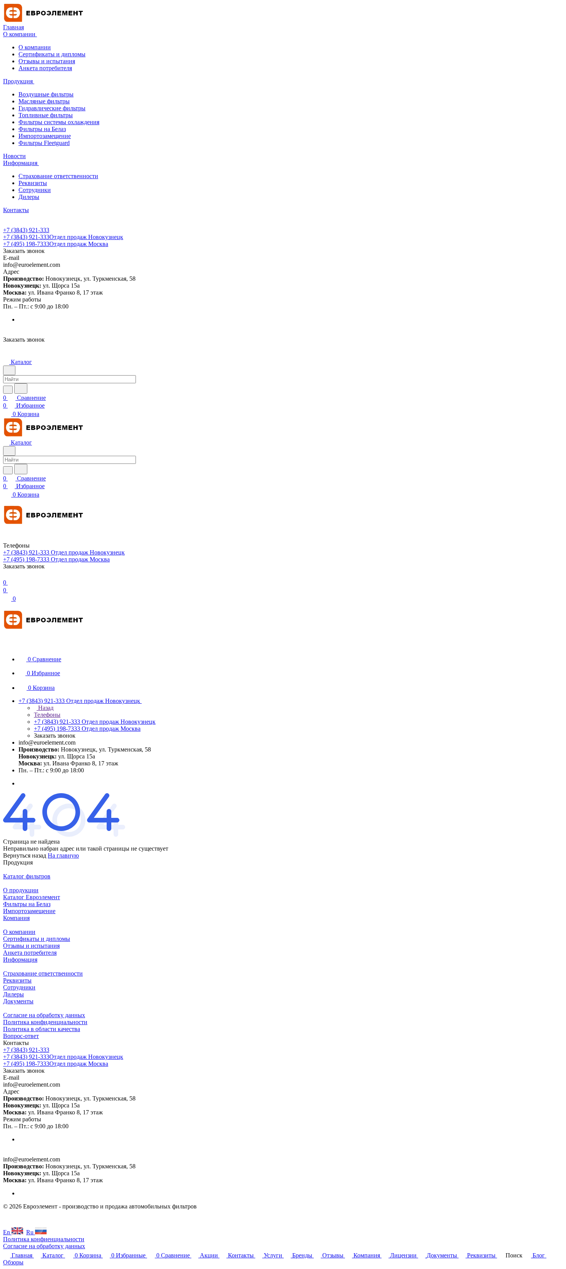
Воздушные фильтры (46, 94)
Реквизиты (32, 183)
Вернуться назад (24, 855)
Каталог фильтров (26, 876)
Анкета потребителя (45, 68)
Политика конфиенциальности (43, 1239)
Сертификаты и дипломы (51, 54)
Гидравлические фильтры (51, 108)
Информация (20, 959)
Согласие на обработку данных (44, 1015)
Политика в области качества (41, 1029)
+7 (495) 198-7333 (55, 244)
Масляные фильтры (44, 101)
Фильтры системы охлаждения (58, 122)
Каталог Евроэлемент (31, 897)
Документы (18, 1001)
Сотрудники (34, 190)
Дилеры (28, 197)
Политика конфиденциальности (45, 1022)
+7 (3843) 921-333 (26, 230)
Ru (30, 1232)
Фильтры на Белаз (42, 129)
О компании (34, 47)
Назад (45, 707)
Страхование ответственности (58, 176)
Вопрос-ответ (21, 1036)
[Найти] (20, 388)
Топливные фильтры (45, 115)
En (7, 1232)
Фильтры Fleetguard (44, 143)
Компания (16, 918)
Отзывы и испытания (46, 61)
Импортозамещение (44, 136)
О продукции (21, 890)
